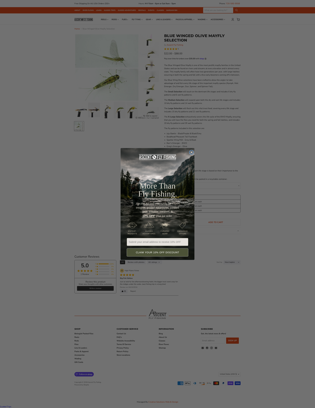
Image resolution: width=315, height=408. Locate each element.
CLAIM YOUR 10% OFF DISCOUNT (157, 252)
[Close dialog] (191, 152)
